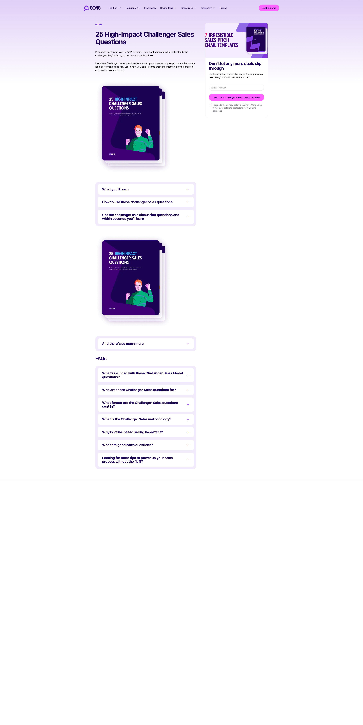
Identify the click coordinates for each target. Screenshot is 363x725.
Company (206, 8)
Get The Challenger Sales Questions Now (237, 97)
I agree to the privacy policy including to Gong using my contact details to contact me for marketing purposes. (237, 108)
